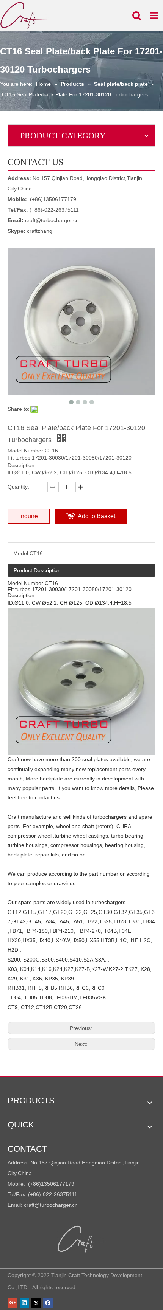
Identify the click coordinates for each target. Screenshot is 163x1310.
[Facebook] (48, 1303)
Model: (21, 553)
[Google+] (12, 1303)
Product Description (37, 570)
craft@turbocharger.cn (52, 220)
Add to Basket (96, 516)
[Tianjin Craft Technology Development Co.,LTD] (81, 1239)
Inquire (28, 516)
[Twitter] (36, 1303)
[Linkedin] (24, 1303)
